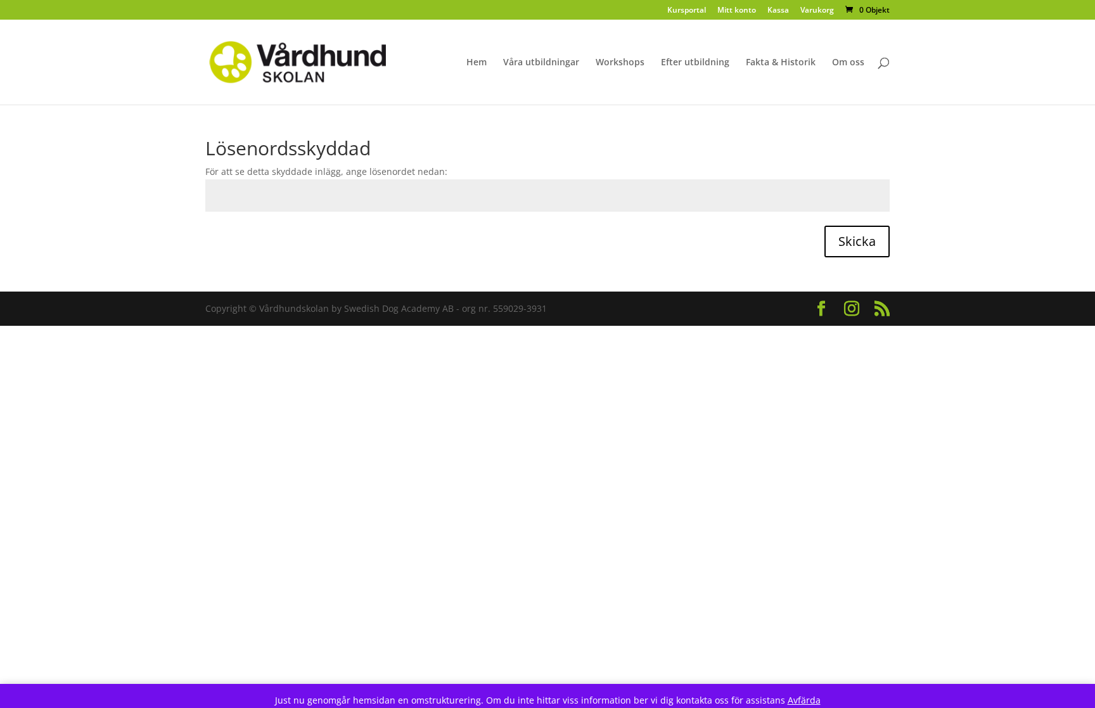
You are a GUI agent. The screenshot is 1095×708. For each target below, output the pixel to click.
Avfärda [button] (804, 700)
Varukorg (817, 10)
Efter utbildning (695, 63)
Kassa (778, 10)
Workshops (620, 63)
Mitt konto (736, 10)
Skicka (857, 241)
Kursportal (686, 10)
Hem (476, 63)
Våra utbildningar (541, 63)
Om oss (848, 63)
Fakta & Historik (781, 63)
